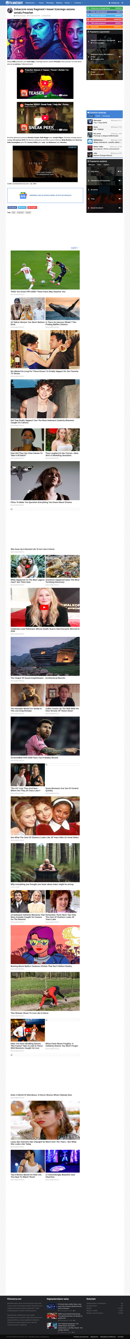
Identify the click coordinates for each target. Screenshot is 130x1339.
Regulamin (94, 1337)
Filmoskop (50, 3)
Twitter (23, 207)
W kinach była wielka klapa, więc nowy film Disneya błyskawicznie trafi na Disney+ (70, 1306)
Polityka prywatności (81, 1337)
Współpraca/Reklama (108, 1337)
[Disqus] (45, 1210)
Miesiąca (91, 165)
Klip (13, 212)
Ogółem (106, 165)
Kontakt (120, 1337)
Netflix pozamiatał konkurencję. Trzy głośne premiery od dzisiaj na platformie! (70, 1316)
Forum (41, 3)
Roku (99, 165)
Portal (98, 116)
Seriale (28, 212)
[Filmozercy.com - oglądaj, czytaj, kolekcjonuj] (14, 3)
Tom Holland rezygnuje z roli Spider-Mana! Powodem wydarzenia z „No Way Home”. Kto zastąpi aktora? (70, 1327)
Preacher (20, 212)
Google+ (33, 207)
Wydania (59, 3)
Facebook (12, 207)
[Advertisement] (45, 230)
